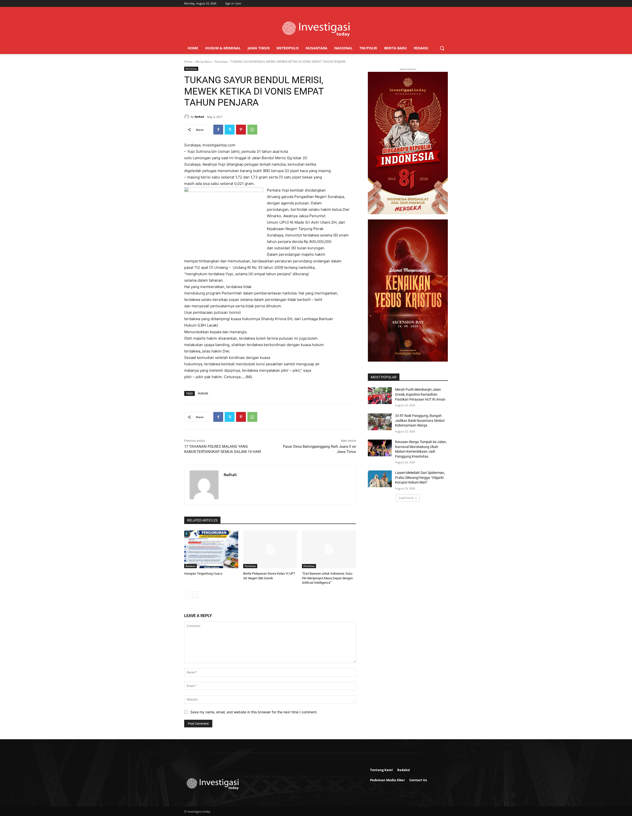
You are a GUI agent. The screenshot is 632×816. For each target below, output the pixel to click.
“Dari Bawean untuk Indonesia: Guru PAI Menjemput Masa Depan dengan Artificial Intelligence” (327, 578)
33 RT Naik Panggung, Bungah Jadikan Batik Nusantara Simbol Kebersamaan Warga (419, 420)
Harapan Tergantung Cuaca (203, 573)
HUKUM (203, 393)
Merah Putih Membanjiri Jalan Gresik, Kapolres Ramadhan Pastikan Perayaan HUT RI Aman (420, 394)
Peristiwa (221, 61)
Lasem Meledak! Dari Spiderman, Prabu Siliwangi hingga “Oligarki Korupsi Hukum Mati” (420, 477)
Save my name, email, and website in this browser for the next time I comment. (253, 712)
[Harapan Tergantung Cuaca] (211, 549)
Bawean (190, 566)
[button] (442, 48)
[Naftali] (187, 116)
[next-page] (195, 594)
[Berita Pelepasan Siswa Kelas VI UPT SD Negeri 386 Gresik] (270, 549)
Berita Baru (204, 61)
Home (188, 61)
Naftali (199, 116)
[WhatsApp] (252, 130)
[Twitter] (230, 130)
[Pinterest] (241, 130)
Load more (406, 498)
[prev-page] (187, 594)
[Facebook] (218, 130)
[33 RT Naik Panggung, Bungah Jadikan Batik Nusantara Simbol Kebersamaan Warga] (380, 421)
